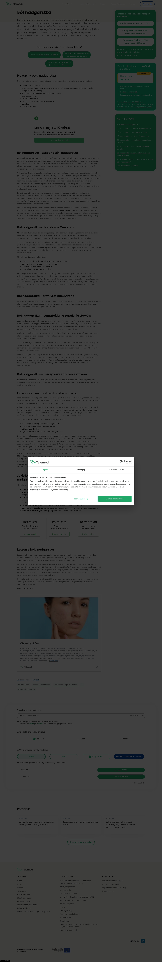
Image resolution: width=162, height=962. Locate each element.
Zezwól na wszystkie (114, 499)
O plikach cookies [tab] (116, 470)
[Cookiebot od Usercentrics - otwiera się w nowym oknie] (121, 462)
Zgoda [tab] (45, 470)
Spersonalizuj (79, 499)
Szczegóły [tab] (81, 470)
